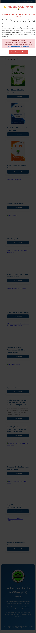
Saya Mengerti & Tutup (18, 52)
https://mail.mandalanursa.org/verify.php (18, 46)
